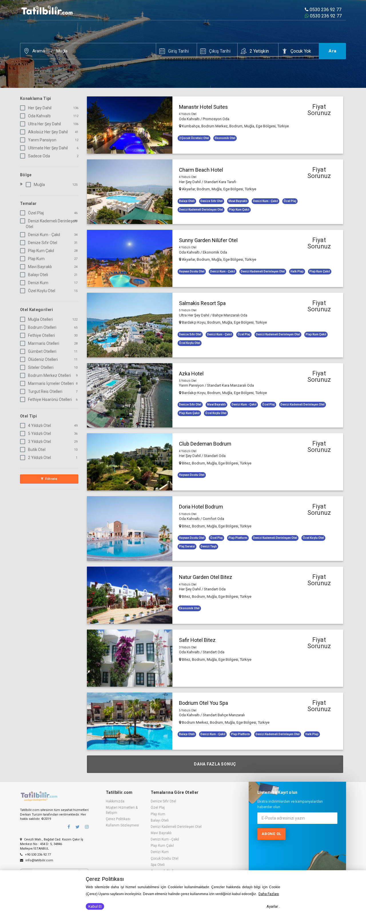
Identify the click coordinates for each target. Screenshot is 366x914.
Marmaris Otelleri (43, 343)
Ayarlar (272, 906)
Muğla (61, 51)
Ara (333, 51)
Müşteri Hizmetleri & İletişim (122, 810)
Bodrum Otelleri (42, 327)
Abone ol (271, 834)
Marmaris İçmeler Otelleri (51, 383)
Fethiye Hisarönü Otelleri (50, 399)
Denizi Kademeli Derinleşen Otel (51, 224)
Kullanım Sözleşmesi (122, 825)
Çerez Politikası (118, 819)
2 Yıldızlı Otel (39, 457)
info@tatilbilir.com (39, 860)
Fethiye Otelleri (41, 335)
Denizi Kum (38, 282)
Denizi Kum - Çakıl (44, 234)
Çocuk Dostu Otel (164, 858)
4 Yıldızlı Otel (39, 425)
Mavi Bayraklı (40, 266)
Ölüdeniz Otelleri (43, 359)
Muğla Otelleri (40, 319)
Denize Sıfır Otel (42, 242)
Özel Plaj (36, 213)
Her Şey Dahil (39, 108)
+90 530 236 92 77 (37, 854)
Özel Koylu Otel (41, 290)
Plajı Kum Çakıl (41, 250)
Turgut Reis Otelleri (45, 391)
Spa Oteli (158, 865)
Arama (38, 51)
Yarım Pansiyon (42, 140)
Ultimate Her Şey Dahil (48, 148)
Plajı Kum (36, 258)
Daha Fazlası (268, 894)
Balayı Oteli (38, 274)
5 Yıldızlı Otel (39, 433)
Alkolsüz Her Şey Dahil (48, 132)
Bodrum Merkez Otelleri (49, 375)
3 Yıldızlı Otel (39, 441)
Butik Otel (36, 449)
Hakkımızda (115, 801)
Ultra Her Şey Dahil (44, 124)
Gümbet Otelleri (42, 351)
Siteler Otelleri (40, 367)
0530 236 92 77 (325, 9)
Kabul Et (95, 906)
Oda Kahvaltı (39, 116)
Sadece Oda (39, 156)
